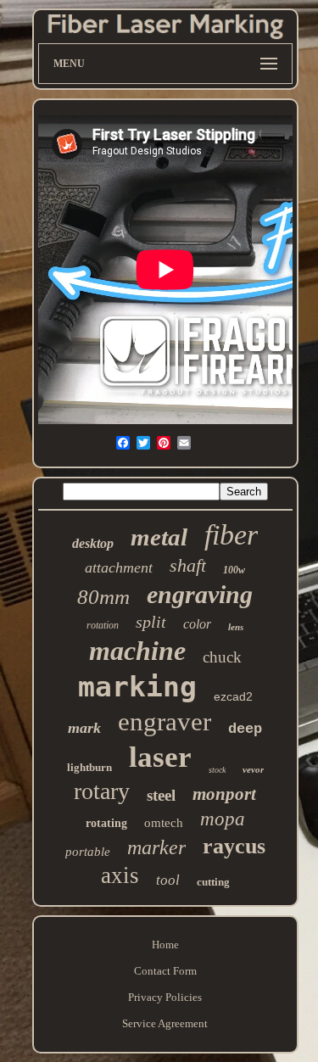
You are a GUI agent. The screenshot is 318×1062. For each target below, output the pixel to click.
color (197, 624)
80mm (103, 596)
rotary (102, 791)
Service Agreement (165, 1023)
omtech (163, 823)
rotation (102, 625)
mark (84, 727)
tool (168, 880)
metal (159, 537)
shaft (188, 565)
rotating (106, 823)
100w (234, 570)
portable (87, 851)
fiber (231, 535)
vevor (253, 769)
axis (120, 875)
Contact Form (165, 970)
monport (224, 794)
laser (160, 757)
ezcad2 (233, 696)
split (151, 621)
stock (217, 769)
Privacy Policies (165, 997)
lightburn (89, 767)
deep (245, 729)
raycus (234, 846)
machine (137, 650)
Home (165, 944)
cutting (213, 881)
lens (235, 627)
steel (161, 795)
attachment (119, 567)
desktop (93, 543)
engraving (200, 594)
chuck (222, 657)
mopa (222, 819)
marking (137, 686)
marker (156, 847)
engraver (164, 721)
